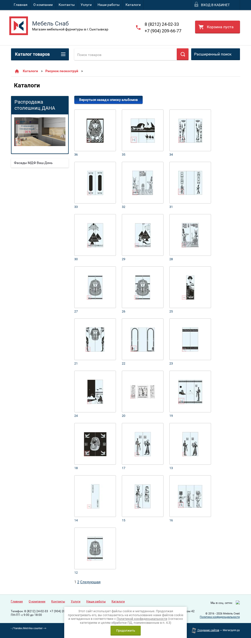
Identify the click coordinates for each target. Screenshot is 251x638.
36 (76, 154)
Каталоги (133, 5)
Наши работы (109, 5)
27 (76, 311)
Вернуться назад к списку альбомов (108, 100)
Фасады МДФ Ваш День (33, 163)
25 (171, 311)
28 (171, 259)
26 (123, 311)
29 (123, 259)
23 (171, 363)
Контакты (67, 5)
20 (123, 416)
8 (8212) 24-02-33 (162, 24)
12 (76, 572)
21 (76, 363)
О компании (43, 5)
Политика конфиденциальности (220, 617)
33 (76, 207)
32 (123, 207)
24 (76, 416)
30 (76, 259)
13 (171, 468)
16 (171, 520)
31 (171, 207)
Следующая (90, 582)
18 (76, 468)
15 (123, 520)
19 (171, 416)
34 (171, 154)
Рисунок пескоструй (61, 71)
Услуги (86, 5)
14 (76, 520)
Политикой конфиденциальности (142, 619)
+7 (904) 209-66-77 (163, 30)
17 (123, 468)
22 (123, 363)
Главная (20, 5)
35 (123, 154)
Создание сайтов (208, 630)
